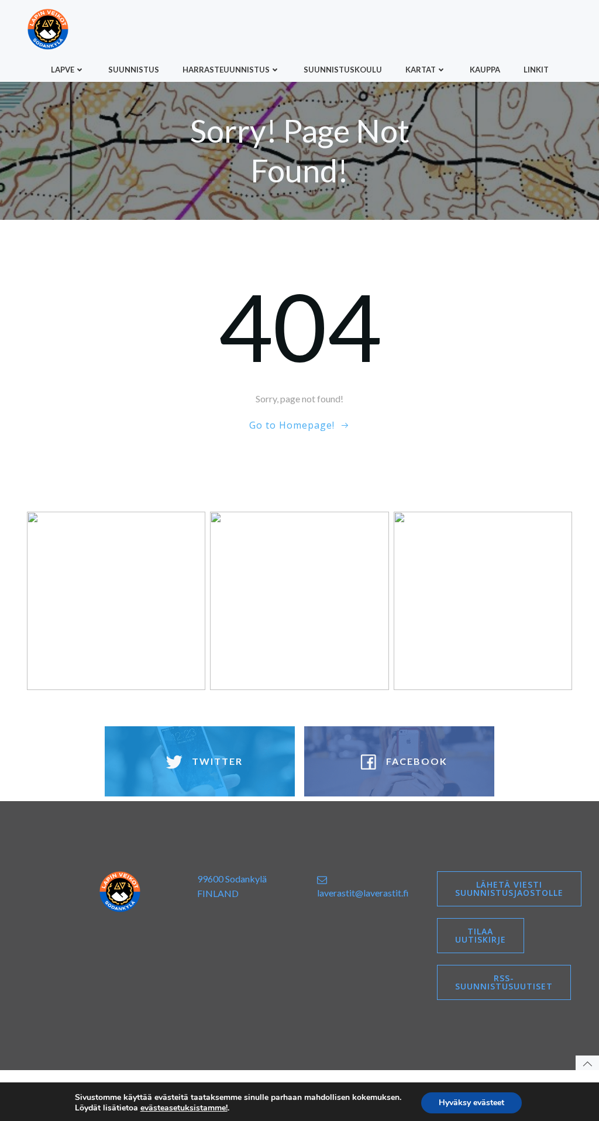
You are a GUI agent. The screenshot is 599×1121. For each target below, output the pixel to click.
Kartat (420, 69)
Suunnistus (133, 69)
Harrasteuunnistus (226, 69)
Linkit (536, 69)
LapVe (62, 69)
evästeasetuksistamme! (184, 1108)
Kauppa (485, 69)
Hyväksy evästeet (471, 1102)
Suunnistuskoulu (343, 69)
